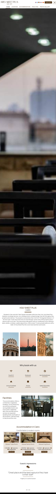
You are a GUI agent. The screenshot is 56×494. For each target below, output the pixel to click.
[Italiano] (41, 2)
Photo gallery (45, 7)
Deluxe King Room (44, 444)
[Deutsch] (38, 2)
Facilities (35, 7)
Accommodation (24, 7)
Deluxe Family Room (28, 444)
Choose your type (28, 454)
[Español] (43, 2)
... (28, 487)
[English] (35, 2)
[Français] (40, 2)
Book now (48, 2)
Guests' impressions (28, 463)
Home (8, 7)
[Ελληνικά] (37, 2)
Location (14, 7)
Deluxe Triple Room (11, 444)
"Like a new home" (28, 472)
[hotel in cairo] (9, 2)
